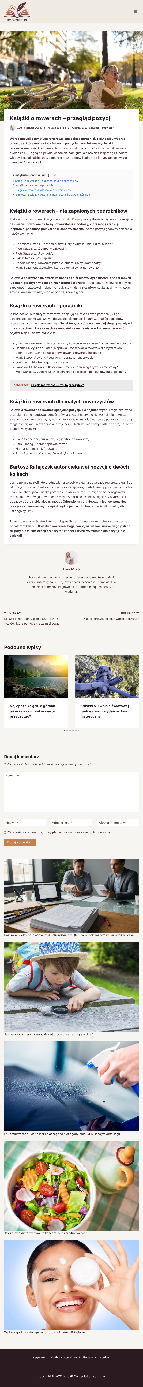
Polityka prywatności (65, 1357)
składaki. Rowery (70, 219)
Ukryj (53, 175)
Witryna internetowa (112, 822)
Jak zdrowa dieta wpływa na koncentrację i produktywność (45, 1233)
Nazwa (12, 822)
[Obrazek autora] (13, 128)
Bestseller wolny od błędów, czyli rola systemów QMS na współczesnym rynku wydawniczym (69, 935)
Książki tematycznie (103, 127)
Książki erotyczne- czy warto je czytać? (111, 615)
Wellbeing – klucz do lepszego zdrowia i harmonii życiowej (45, 1332)
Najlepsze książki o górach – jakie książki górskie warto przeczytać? (34, 711)
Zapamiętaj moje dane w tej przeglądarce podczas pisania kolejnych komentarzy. (59, 832)
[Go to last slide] (10, 691)
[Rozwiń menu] (135, 11)
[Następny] (133, 691)
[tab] (64, 730)
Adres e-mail (62, 822)
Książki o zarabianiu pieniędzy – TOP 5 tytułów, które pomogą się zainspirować (31, 618)
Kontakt (105, 1357)
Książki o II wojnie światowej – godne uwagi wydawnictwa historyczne (106, 711)
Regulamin (40, 1357)
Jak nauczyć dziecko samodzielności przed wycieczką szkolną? (48, 1034)
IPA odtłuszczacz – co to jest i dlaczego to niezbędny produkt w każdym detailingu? (63, 1134)
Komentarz (14, 775)
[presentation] (36, 676)
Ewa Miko (40, 127)
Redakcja (89, 1357)
